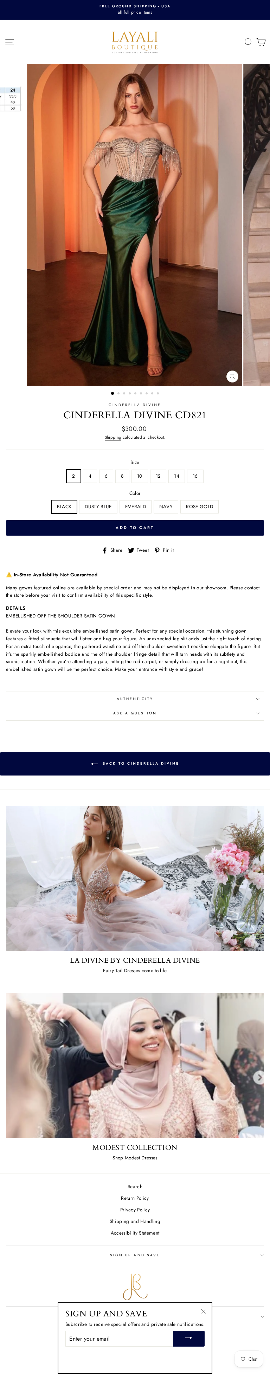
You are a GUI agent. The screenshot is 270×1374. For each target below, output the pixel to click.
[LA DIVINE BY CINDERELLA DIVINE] (135, 878)
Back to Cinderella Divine (140, 763)
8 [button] (153, 394)
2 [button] (119, 394)
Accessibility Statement (135, 1232)
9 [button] (158, 394)
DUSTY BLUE (98, 506)
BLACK (64, 506)
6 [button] (141, 394)
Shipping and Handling (135, 1221)
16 (195, 475)
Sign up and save (135, 1255)
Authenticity (135, 698)
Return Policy (135, 1198)
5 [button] (136, 394)
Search (135, 1186)
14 (176, 475)
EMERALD (135, 506)
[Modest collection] (135, 1065)
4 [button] (130, 394)
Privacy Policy (135, 1209)
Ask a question (135, 713)
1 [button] (113, 393)
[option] (135, 10)
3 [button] (125, 394)
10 (139, 475)
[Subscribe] (189, 1339)
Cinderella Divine (135, 404)
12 (158, 475)
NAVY (166, 506)
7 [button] (147, 394)
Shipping (113, 437)
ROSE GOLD (199, 506)
